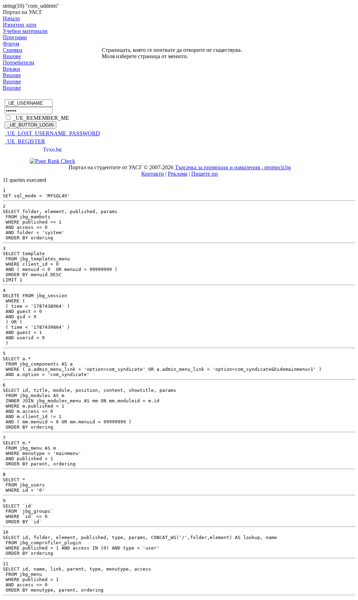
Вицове (12, 56)
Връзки (11, 69)
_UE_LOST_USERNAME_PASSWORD (52, 133)
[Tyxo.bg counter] (52, 150)
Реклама (177, 174)
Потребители (18, 63)
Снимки (12, 50)
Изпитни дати (19, 25)
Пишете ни (204, 174)
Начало (11, 18)
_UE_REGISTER (25, 141)
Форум (11, 44)
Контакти (152, 174)
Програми (15, 37)
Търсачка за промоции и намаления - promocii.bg (233, 167)
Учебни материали (25, 31)
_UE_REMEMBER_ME (41, 118)
